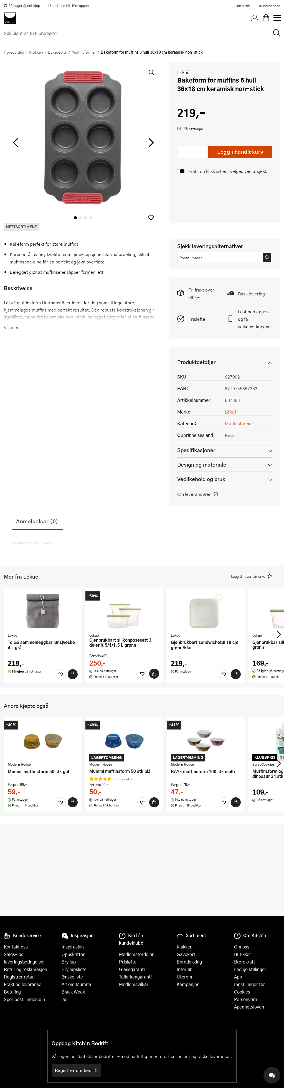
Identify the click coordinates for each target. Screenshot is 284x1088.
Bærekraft (244, 961)
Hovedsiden (14, 52)
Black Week (73, 992)
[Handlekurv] (266, 18)
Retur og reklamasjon (25, 969)
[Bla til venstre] (15, 142)
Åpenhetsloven (249, 1007)
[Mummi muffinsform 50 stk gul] (43, 740)
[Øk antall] (201, 152)
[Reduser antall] (183, 152)
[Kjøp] (73, 674)
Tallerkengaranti (135, 977)
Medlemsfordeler (136, 954)
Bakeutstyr (57, 52)
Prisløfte (196, 319)
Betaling (12, 992)
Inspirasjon (73, 946)
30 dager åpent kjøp (24, 5)
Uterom (184, 977)
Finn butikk (242, 5)
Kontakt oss (16, 946)
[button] (151, 217)
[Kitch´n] (10, 18)
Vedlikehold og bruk (201, 479)
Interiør (184, 969)
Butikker (242, 954)
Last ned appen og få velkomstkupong (254, 319)
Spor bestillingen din (24, 999)
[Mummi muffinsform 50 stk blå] (124, 740)
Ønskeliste (72, 977)
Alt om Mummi (76, 984)
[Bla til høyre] (150, 142)
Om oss (241, 946)
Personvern (245, 999)
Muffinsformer (84, 52)
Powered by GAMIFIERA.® (33, 543)
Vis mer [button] (11, 327)
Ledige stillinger (250, 969)
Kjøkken (36, 52)
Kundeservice (269, 5)
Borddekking (189, 961)
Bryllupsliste (74, 969)
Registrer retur (19, 977)
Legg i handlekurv (240, 152)
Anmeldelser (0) (37, 521)
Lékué (183, 72)
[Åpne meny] (276, 18)
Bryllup (69, 961)
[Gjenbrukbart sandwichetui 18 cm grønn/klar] (206, 610)
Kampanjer (188, 984)
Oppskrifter (73, 954)
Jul (64, 999)
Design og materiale (201, 464)
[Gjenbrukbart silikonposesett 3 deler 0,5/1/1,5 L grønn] (124, 610)
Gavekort (186, 954)
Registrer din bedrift (76, 1070)
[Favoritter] (61, 674)
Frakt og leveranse (22, 984)
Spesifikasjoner (196, 450)
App (238, 977)
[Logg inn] (254, 18)
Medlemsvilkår (133, 984)
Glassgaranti (132, 969)
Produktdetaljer (196, 362)
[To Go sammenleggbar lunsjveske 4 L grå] (43, 610)
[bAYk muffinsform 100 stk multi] (206, 740)
